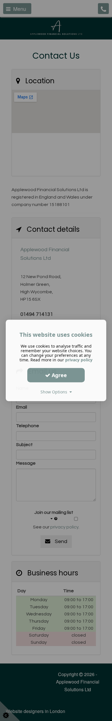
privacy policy (78, 360)
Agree (58, 375)
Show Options (54, 392)
